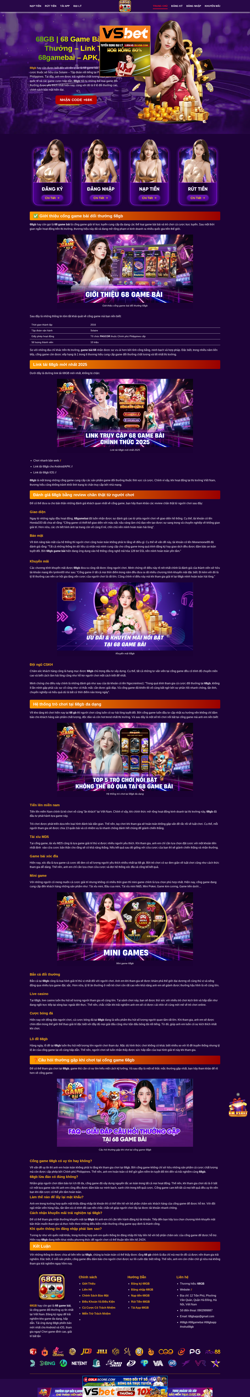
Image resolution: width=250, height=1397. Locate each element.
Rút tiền (50, 6)
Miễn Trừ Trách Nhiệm (96, 1313)
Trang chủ (160, 6)
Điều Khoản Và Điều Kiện (98, 1301)
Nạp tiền (35, 6)
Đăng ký (176, 6)
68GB (33, 1305)
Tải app (65, 6)
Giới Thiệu (88, 1283)
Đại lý (77, 6)
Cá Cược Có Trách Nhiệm (98, 1307)
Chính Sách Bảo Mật (95, 1295)
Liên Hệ (87, 1289)
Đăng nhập (193, 6)
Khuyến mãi (212, 6)
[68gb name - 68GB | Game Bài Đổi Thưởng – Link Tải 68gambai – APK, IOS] (125, 6)
